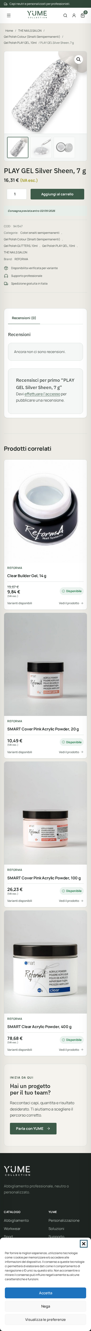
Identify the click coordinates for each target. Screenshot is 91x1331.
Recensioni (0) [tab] (24, 318)
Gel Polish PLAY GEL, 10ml (20, 43)
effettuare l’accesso (42, 394)
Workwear (12, 1228)
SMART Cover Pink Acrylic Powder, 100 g (44, 878)
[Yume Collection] (37, 14)
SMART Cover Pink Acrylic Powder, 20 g (43, 729)
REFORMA (21, 259)
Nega (45, 1306)
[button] (83, 1243)
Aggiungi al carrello (57, 194)
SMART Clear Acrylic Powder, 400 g (39, 1026)
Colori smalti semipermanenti (39, 233)
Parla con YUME (29, 1128)
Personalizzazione (64, 1220)
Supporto (56, 1236)
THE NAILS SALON (29, 31)
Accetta (45, 1292)
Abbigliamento (16, 1220)
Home (9, 31)
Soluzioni (56, 1228)
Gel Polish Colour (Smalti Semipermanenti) (32, 37)
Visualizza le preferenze (45, 1319)
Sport (8, 1236)
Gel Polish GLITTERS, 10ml (21, 246)
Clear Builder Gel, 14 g (26, 575)
